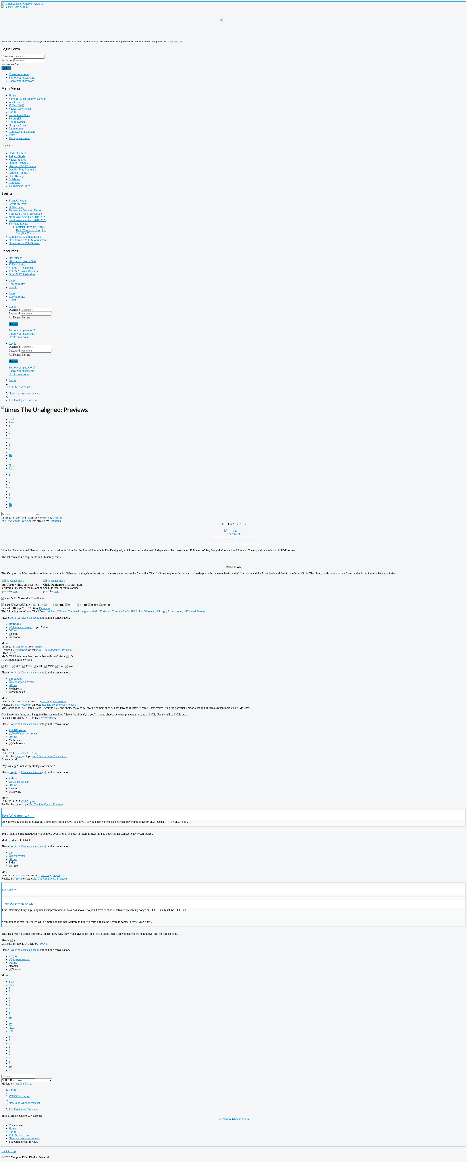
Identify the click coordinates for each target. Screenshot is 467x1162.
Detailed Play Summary (22, 169)
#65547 (45, 875)
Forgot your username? (22, 77)
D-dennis (105, 611)
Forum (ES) (15, 118)
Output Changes (18, 162)
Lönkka (51, 611)
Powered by (224, 1119)
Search (13, 287)
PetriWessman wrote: (18, 816)
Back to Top (8, 1151)
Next (11, 465)
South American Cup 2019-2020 (27, 220)
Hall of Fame (16, 207)
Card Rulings (16, 176)
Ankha (20, 1083)
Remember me (21, 317)
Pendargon (37, 646)
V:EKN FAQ (16, 105)
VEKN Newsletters (20, 108)
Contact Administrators (22, 131)
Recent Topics (17, 283)
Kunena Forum (241, 1119)
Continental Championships (25, 236)
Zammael (73, 611)
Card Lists (15, 182)
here (15, 591)
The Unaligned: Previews (16, 520)
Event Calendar (18, 200)
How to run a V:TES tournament (28, 240)
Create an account (19, 74)
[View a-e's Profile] (17, 855)
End (11, 468)
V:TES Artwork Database (23, 271)
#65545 (24, 801)
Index (12, 280)
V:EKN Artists (17, 264)
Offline (13, 630)
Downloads (15, 257)
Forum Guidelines (19, 115)
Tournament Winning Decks (25, 210)
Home (12, 95)
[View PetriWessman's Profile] (23, 733)
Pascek (201, 611)
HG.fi (134, 611)
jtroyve (56, 875)
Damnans (57, 517)
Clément (62, 611)
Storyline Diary (25, 233)
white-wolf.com (175, 41)
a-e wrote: (9, 890)
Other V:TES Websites (22, 274)
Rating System (17, 121)
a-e (33, 801)
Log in (6, 68)
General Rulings (18, 172)
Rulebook (14, 179)
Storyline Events (18, 223)
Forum (12, 111)
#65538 (45, 701)
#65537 (24, 646)
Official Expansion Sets (22, 261)
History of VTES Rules (22, 166)
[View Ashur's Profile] (19, 781)
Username (7, 56)
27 (10, 461)
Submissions (16, 128)
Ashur (170, 611)
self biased (190, 611)
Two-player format (19, 138)
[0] (233, 534)
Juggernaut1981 (89, 611)
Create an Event (18, 203)
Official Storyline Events (30, 226)
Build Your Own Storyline (31, 230)
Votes (12, 134)
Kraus (28, 1083)
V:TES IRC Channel (21, 267)
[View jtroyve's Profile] (19, 959)
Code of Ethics (17, 153)
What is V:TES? (18, 102)
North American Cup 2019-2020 (27, 217)
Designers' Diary (18, 125)
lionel (179, 611)
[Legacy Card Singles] (14, 6)
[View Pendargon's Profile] (21, 681)
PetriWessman (147, 611)
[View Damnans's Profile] (20, 627)
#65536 (45, 517)
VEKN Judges (17, 159)
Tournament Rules (19, 185)
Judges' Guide (17, 156)
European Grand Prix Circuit (25, 213)
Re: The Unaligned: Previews (55, 649)
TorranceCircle (120, 611)
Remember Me (10, 64)
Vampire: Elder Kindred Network (28, 98)
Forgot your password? (22, 80)
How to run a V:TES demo (24, 243)
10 (10, 455)
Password (7, 60)
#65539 (24, 753)
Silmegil (161, 611)
